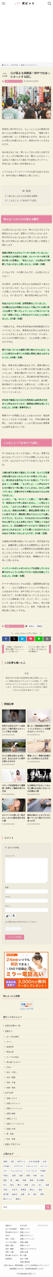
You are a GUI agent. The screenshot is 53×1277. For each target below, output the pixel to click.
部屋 (42, 1194)
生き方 (14, 1190)
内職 (28, 1176)
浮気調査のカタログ (16, 1269)
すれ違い (6, 1166)
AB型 (5, 1162)
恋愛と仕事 (10, 1129)
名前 (7, 887)
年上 (5, 1185)
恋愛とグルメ (11, 1098)
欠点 (33, 1185)
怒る (12, 1185)
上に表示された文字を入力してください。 (22, 922)
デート (9, 1042)
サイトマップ (43, 1225)
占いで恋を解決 (12, 1037)
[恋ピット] (26, 3)
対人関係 (40, 1180)
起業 (22, 1194)
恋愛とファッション (14, 1108)
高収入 (18, 1199)
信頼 (21, 1176)
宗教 (24, 1180)
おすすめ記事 (34, 1162)
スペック (43, 1166)
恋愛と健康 (10, 1113)
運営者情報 (19, 1265)
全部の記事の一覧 (12, 1026)
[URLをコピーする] (47, 638)
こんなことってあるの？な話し (23, 200)
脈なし (32, 1190)
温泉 (47, 1185)
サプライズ (18, 1166)
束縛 (26, 1185)
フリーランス (31, 1171)
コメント (9, 856)
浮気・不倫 (10, 1082)
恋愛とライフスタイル (13, 81)
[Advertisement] (26, 34)
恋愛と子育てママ (12, 1144)
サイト (7, 906)
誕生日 (14, 1194)
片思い (6, 1190)
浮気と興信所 (25, 1262)
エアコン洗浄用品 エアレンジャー (37, 1265)
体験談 (39, 626)
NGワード (21, 1162)
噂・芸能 (10, 1134)
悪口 (19, 1185)
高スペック (7, 1199)
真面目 (23, 1190)
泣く (40, 1185)
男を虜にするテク (13, 1062)
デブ (5, 1171)
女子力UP (9, 1093)
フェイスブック (16, 1171)
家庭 (31, 1180)
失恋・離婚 (10, 1077)
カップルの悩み (12, 1057)
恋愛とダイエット (13, 1103)
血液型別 (10, 1047)
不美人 (6, 1176)
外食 (35, 1176)
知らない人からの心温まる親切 (23, 196)
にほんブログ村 (26, 1009)
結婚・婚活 (10, 1088)
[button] (6, 638)
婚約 (17, 1180)
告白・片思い (11, 1072)
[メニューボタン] (3, 3)
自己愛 (6, 1194)
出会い (9, 1067)
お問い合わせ (8, 1265)
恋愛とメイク (11, 1119)
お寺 (45, 1162)
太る (42, 1176)
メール (7, 897)
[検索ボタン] (49, 3)
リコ (26, 673)
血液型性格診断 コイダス (34, 1269)
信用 (14, 1176)
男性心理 (10, 1052)
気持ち (31, 626)
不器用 (43, 1171)
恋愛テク (9, 1031)
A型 (12, 1162)
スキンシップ (31, 1166)
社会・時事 (10, 1139)
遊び (35, 1194)
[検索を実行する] (48, 1207)
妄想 (5, 1180)
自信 (40, 1190)
